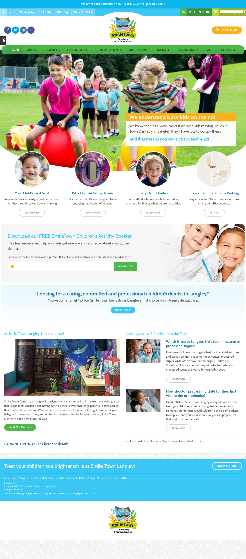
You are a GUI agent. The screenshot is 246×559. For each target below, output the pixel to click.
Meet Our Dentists (20, 427)
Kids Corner (139, 50)
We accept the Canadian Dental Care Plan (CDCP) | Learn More (122, 4)
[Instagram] (23, 30)
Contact (228, 50)
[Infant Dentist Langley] (32, 169)
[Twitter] (15, 30)
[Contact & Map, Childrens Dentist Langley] (214, 169)
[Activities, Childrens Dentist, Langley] (93, 169)
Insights (164, 50)
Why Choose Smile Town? (92, 193)
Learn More (31, 212)
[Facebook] (7, 30)
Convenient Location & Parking (214, 193)
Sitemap (101, 478)
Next (242, 110)
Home (15, 50)
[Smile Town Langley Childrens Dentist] (62, 367)
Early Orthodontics (153, 193)
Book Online (229, 30)
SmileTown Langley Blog (152, 441)
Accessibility (122, 478)
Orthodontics (79, 50)
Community (188, 50)
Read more (178, 378)
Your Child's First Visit (32, 193)
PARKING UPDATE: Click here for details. (36, 444)
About (32, 50)
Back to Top (9, 483)
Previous (3, 110)
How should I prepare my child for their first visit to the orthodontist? (201, 393)
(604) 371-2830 (199, 12)
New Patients (111, 50)
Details (214, 212)
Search (110, 478)
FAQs (209, 50)
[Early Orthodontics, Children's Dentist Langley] (153, 169)
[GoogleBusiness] (31, 30)
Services (52, 50)
